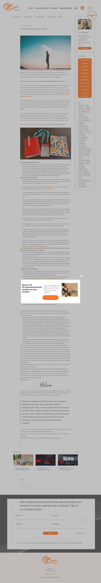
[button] (82, 276)
